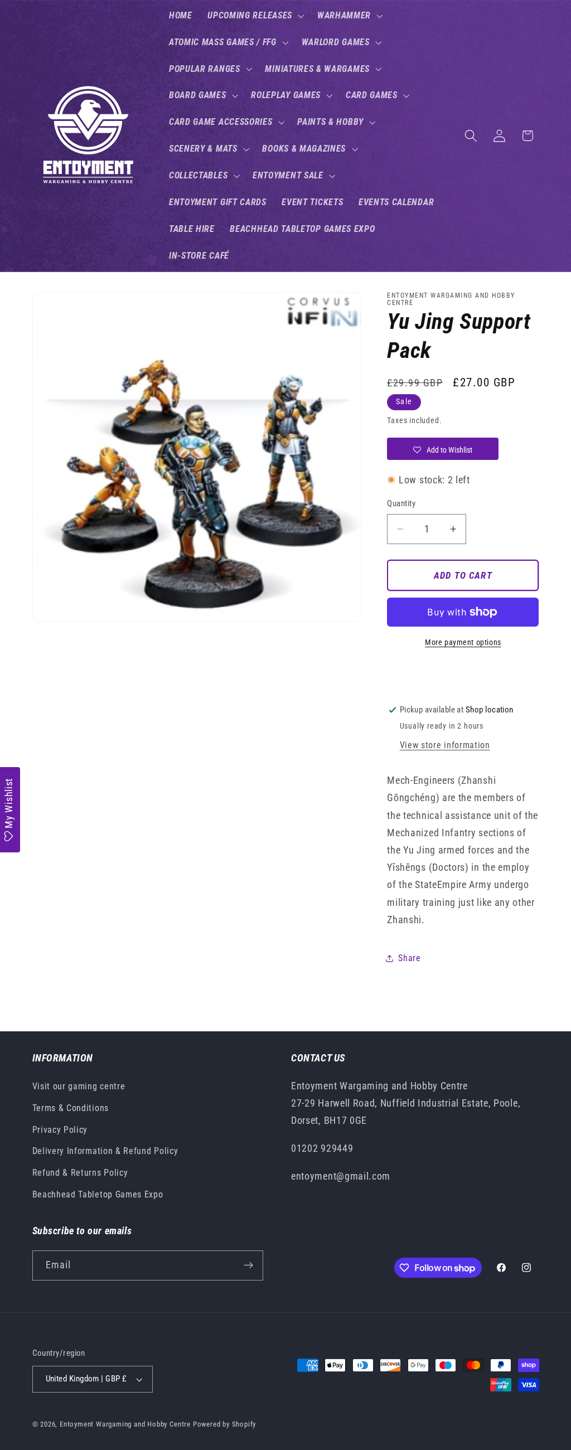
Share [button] (409, 958)
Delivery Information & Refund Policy (105, 1151)
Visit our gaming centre (78, 1086)
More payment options (463, 642)
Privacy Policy (60, 1129)
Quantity (401, 503)
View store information (445, 745)
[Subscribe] (248, 1265)
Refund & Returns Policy (80, 1172)
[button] (254, 15)
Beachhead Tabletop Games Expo (97, 1194)
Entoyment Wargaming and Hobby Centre (125, 1424)
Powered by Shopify (225, 1424)
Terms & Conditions (70, 1108)
